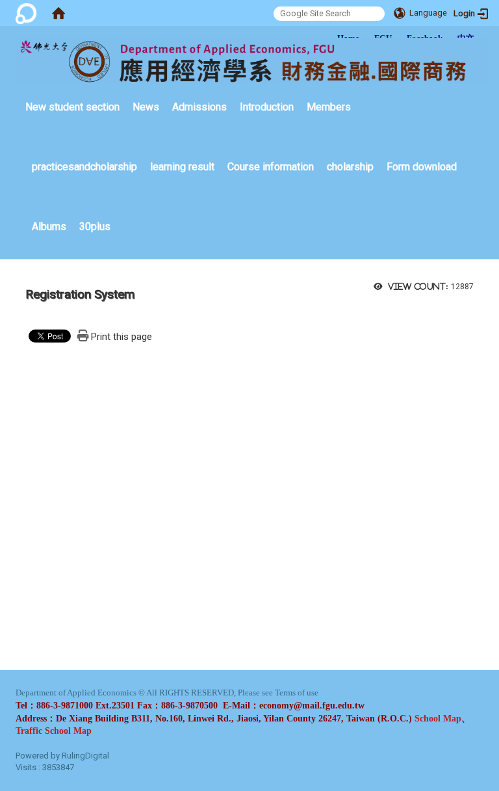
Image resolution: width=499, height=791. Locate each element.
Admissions (199, 107)
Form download (422, 167)
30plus (94, 226)
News (146, 107)
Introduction (267, 107)
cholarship (350, 167)
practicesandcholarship (84, 167)
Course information (270, 167)
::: (18, 87)
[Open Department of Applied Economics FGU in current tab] (251, 60)
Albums (49, 226)
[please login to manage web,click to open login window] (26, 13)
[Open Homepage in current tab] (58, 13)
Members (329, 107)
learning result (182, 167)
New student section (72, 107)
